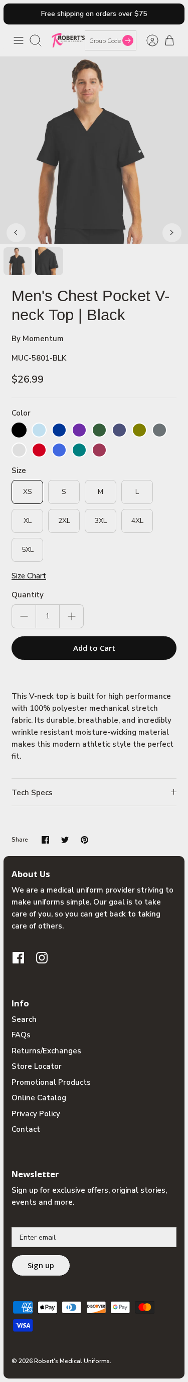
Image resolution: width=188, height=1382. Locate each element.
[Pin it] (84, 840)
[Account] (147, 40)
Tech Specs (32, 793)
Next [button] (172, 233)
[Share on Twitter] (65, 840)
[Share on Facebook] (45, 840)
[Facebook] (18, 957)
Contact (26, 1129)
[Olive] (139, 430)
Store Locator (37, 1066)
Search (24, 1019)
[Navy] (119, 430)
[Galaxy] (59, 430)
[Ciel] (39, 430)
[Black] (19, 430)
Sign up (41, 1265)
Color (21, 413)
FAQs (21, 1035)
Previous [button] (16, 233)
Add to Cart (94, 648)
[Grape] (79, 430)
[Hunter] (99, 430)
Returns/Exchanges (46, 1051)
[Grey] (19, 450)
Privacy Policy (36, 1114)
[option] (94, 150)
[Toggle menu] (19, 40)
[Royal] (59, 450)
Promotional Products (51, 1082)
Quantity (28, 595)
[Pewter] (159, 430)
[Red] (39, 450)
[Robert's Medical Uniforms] (68, 40)
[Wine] (99, 450)
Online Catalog (39, 1098)
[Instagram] (42, 957)
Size (19, 470)
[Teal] (79, 450)
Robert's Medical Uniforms (72, 1361)
